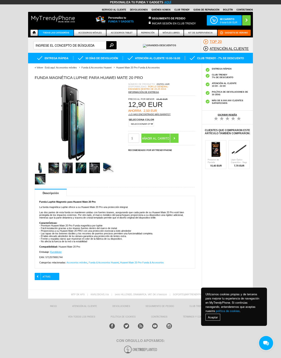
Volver (40, 67)
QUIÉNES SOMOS (161, 9)
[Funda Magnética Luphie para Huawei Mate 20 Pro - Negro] (74, 161)
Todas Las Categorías (56, 33)
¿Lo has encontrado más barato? (149, 114)
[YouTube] (155, 326)
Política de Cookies (123, 316)
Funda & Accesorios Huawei (104, 262)
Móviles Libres (171, 33)
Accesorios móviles (77, 262)
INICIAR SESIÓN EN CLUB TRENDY (174, 23)
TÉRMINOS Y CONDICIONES (198, 316)
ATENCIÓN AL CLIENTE (84, 306)
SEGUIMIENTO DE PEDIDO (160, 306)
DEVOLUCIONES (139, 9)
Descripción (51, 193)
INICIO (53, 306)
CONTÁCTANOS (244, 9)
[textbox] (75, 45)
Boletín (228, 9)
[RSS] (140, 326)
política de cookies (228, 311)
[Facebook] (112, 326)
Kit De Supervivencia (200, 33)
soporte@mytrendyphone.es (191, 294)
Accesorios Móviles (90, 33)
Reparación (148, 33)
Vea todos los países (81, 316)
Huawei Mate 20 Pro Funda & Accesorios (142, 262)
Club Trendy (182, 9)
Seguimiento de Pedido (168, 18)
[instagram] (169, 326)
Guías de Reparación (206, 9)
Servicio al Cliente (114, 9)
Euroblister (56, 252)
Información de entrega (143, 92)
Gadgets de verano (236, 33)
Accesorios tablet (122, 33)
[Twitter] (126, 326)
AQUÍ (167, 2)
